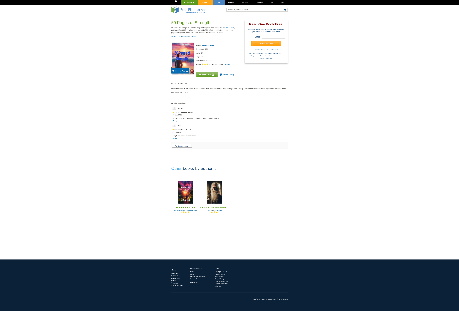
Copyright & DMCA (221, 272)
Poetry (209, 210)
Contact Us (193, 279)
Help (282, 2)
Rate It (227, 64)
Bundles (260, 2)
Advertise (218, 286)
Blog (271, 2)
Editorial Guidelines (221, 281)
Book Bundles (175, 278)
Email (257, 37)
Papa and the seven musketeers (214, 207)
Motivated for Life (185, 207)
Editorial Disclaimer (221, 284)
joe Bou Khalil (217, 210)
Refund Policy (219, 279)
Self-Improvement (179, 210)
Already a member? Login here (266, 49)
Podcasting (174, 283)
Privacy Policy (219, 276)
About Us (193, 274)
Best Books (245, 2)
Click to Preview (181, 71)
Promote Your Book (177, 285)
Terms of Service (220, 274)
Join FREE (206, 2)
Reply (174, 121)
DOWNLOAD (205, 74)
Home (192, 272)
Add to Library (228, 75)
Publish (231, 2)
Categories (188, 2)
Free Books (174, 273)
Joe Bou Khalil (228, 28)
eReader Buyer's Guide (197, 276)
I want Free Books (266, 43)
